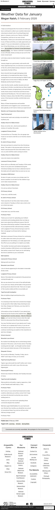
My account (45, 1)
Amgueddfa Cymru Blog (27, 7)
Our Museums (4, 1)
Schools (18, 424)
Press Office (46, 455)
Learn (8, 459)
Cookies (33, 479)
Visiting (8, 451)
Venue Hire (8, 472)
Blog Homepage (6, 9)
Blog (8, 462)
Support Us (8, 466)
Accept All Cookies (49, 507)
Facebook (33, 462)
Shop (7, 469)
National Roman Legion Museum (20, 494)
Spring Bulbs (25, 424)
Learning (12, 424)
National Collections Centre (46, 465)
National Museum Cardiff (20, 453)
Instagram (33, 466)
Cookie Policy (4, 508)
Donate (39, 1)
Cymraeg (52, 1)
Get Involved (33, 454)
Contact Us (33, 451)
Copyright (33, 482)
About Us (46, 449)
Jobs (46, 452)
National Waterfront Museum (20, 470)
